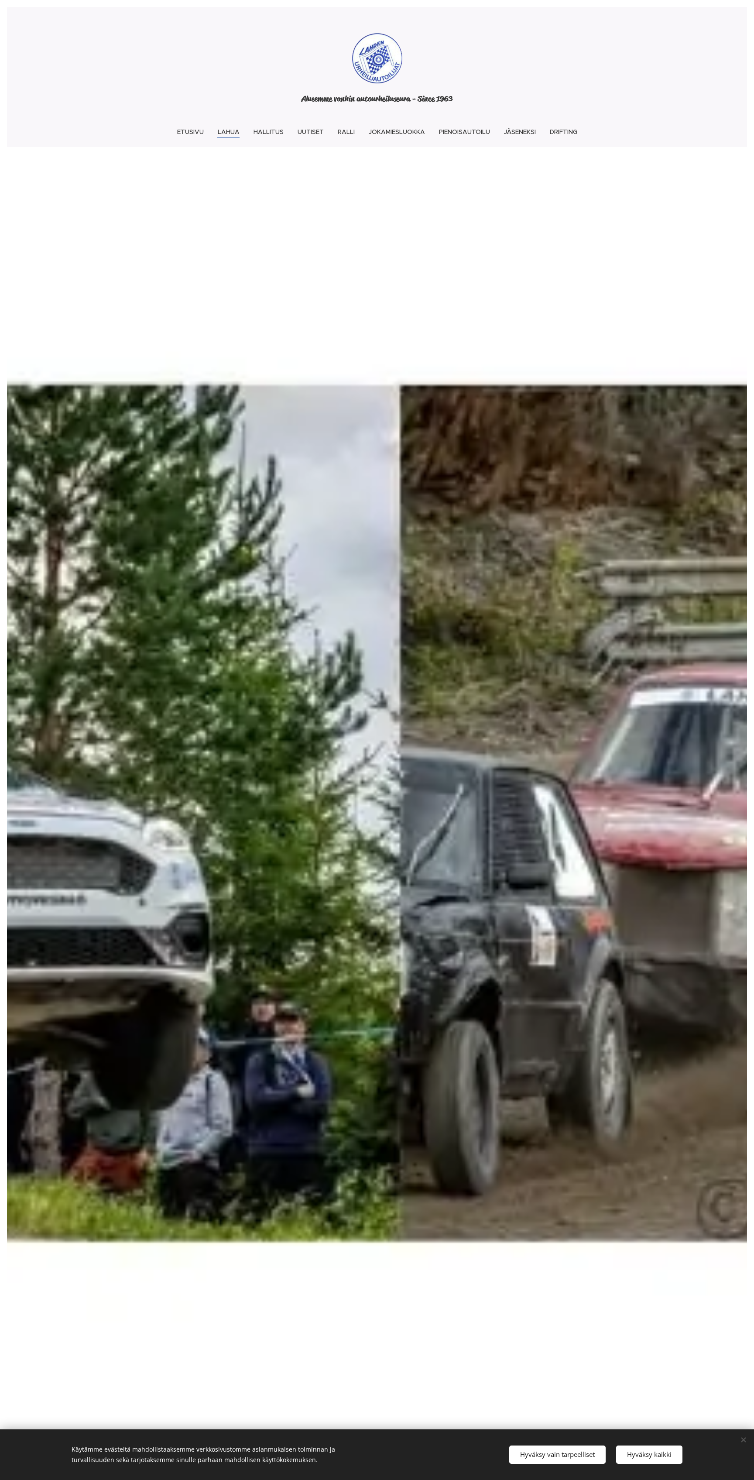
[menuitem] (194, 132)
